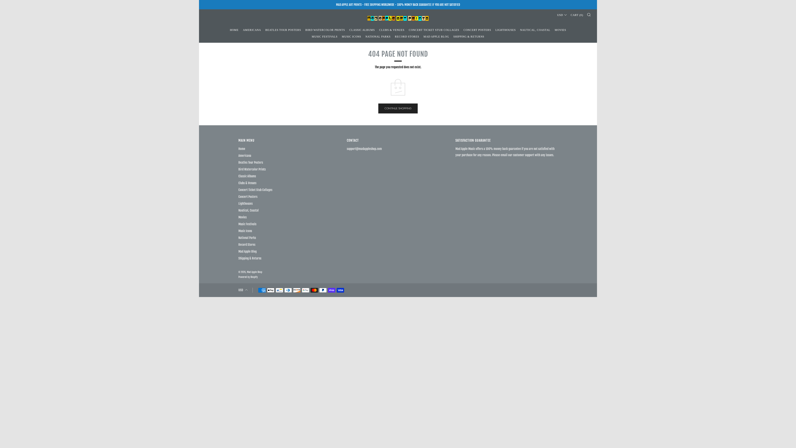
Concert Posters (477, 30)
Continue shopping (398, 108)
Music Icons (351, 36)
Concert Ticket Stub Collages (434, 30)
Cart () (577, 15)
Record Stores (407, 36)
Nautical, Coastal (535, 30)
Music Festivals (324, 36)
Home (234, 30)
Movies (560, 30)
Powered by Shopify (248, 277)
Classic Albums (362, 30)
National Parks (378, 36)
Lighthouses (505, 30)
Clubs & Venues (391, 30)
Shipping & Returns (468, 36)
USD (560, 15)
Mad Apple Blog (436, 36)
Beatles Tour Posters (283, 30)
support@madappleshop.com (364, 149)
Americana (252, 30)
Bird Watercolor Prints (325, 30)
